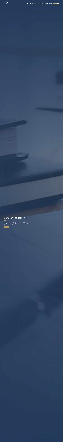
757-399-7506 (52, 1)
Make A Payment (42, 1)
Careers (45, 1)
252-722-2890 (57, 1)
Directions (48, 1)
